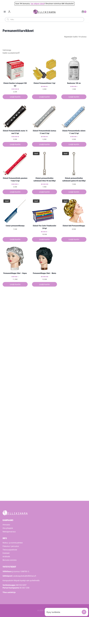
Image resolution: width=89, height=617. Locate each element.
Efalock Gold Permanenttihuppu (74, 226)
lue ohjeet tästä (37, 3)
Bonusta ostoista (9, 560)
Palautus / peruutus (11, 546)
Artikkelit (6, 556)
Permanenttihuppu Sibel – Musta (44, 273)
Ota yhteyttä (8, 528)
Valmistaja (7, 50)
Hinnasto (6, 524)
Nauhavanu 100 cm (74, 83)
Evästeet (6, 553)
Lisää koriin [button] (15, 96)
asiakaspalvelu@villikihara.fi (24, 576)
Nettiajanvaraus (9, 531)
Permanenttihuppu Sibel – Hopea (15, 273)
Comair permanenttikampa (15, 226)
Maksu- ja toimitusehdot (13, 542)
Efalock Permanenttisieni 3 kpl (44, 83)
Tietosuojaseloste (10, 549)
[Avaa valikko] (5, 12)
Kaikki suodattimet (10, 53)
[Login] (9, 11)
